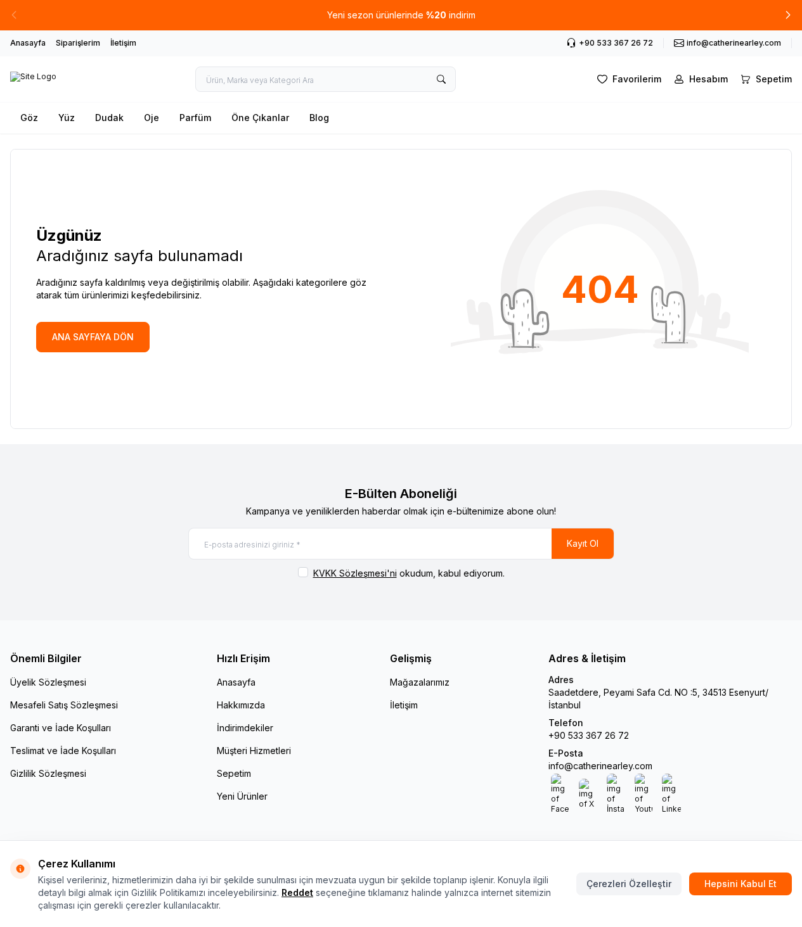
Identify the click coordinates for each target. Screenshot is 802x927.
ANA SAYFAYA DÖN (93, 336)
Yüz (66, 117)
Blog (319, 117)
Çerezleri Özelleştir (628, 883)
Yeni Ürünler (242, 796)
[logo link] (33, 79)
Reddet (297, 892)
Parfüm (195, 117)
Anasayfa (28, 43)
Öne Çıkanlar (260, 117)
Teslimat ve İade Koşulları (63, 750)
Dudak (109, 117)
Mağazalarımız (420, 682)
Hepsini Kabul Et (740, 883)
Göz (29, 117)
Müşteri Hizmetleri (254, 750)
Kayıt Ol (582, 543)
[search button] (441, 79)
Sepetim (234, 773)
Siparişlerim (78, 43)
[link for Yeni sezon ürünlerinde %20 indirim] (401, 15)
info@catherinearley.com (600, 765)
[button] (788, 15)
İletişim (123, 43)
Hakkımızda (241, 705)
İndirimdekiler (245, 727)
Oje (151, 117)
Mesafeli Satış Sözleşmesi (64, 705)
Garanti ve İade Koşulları (60, 727)
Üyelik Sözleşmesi (48, 682)
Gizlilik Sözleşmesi (48, 773)
